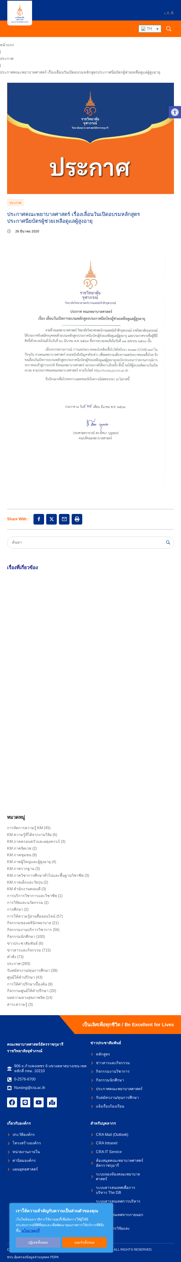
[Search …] (169, 29)
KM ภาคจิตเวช (19, 848)
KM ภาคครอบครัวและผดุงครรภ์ (33, 842)
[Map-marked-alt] (52, 1102)
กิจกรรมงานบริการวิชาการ (29, 930)
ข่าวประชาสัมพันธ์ (22, 943)
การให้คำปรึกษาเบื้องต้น (27, 984)
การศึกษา (15, 909)
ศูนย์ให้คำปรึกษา (21, 977)
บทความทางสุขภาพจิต (26, 998)
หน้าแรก (7, 45)
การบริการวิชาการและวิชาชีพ (32, 896)
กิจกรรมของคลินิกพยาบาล (29, 923)
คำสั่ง (11, 957)
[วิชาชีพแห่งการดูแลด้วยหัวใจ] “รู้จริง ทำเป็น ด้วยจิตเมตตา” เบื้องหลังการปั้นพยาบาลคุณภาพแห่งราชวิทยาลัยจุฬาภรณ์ (47, 771)
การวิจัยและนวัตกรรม (25, 903)
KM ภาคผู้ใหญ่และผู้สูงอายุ (29, 862)
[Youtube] (39, 1102)
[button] (175, 112)
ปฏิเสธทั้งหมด (38, 1242)
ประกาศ (6, 59)
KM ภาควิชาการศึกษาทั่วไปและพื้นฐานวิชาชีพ (45, 875)
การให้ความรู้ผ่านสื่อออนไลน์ (31, 916)
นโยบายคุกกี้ (31, 1231)
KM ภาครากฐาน (20, 869)
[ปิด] (108, 1207)
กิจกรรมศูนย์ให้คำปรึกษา (28, 991)
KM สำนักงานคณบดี (24, 889)
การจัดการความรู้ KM (25, 828)
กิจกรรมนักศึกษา (21, 937)
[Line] (25, 1102)
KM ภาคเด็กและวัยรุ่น (25, 882)
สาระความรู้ (17, 1004)
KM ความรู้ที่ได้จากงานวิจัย (29, 835)
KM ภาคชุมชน (19, 855)
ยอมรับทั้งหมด (84, 1242)
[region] (61, 1228)
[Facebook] (12, 1102)
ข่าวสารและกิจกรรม (24, 950)
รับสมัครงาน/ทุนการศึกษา (28, 970)
